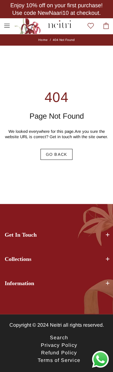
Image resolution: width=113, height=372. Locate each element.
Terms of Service (59, 360)
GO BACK (56, 154)
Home (43, 40)
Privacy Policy (59, 345)
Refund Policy (59, 352)
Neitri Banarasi (31, 25)
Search (59, 337)
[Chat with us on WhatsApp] (100, 359)
